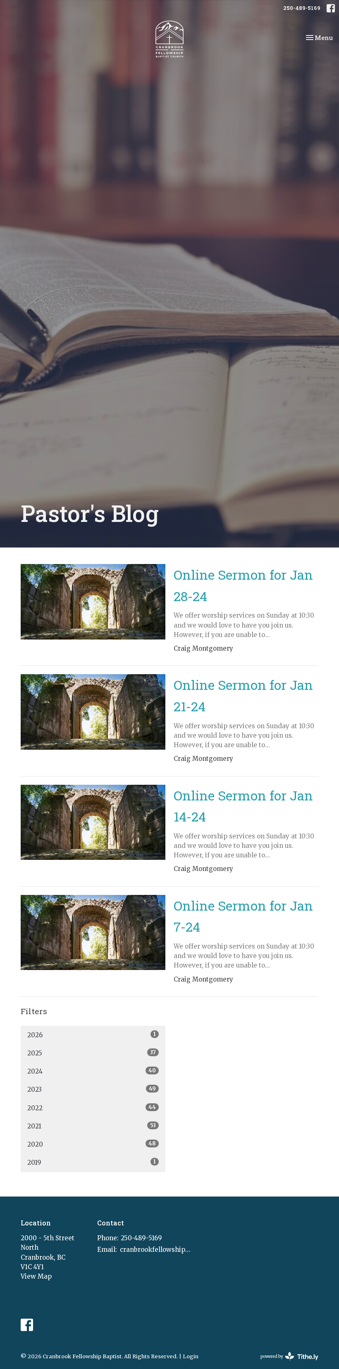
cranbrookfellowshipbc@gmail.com (155, 1249)
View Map (36, 1276)
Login (190, 1356)
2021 (91, 1126)
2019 (91, 1162)
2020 (91, 1144)
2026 (91, 1035)
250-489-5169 (301, 8)
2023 (91, 1089)
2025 (91, 1053)
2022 (91, 1108)
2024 (91, 1071)
